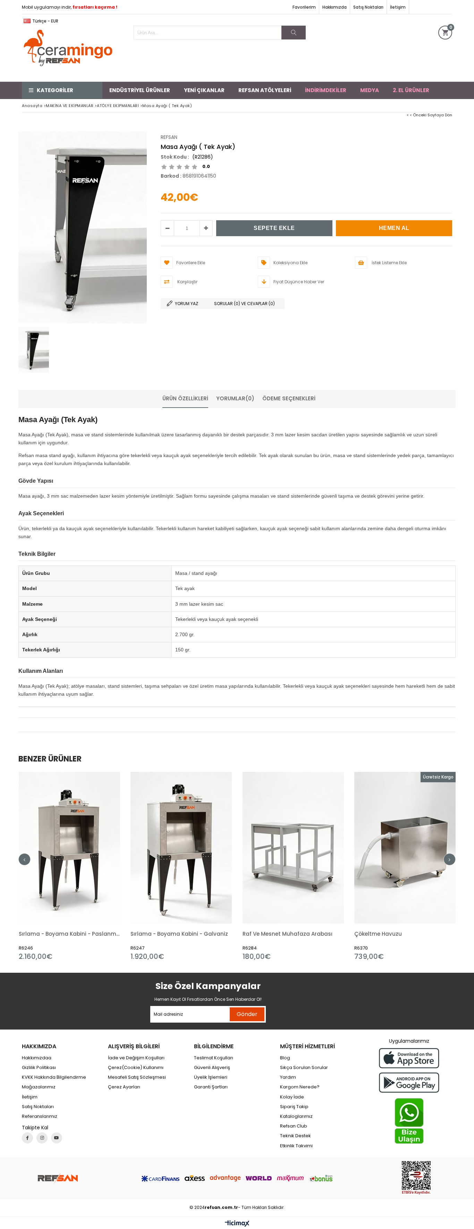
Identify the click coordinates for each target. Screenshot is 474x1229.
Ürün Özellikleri (185, 398)
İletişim (398, 7)
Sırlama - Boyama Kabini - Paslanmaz (69, 933)
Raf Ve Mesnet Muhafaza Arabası (287, 933)
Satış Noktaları (368, 7)
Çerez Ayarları (124, 1087)
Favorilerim (304, 7)
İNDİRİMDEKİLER (325, 90)
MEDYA (369, 90)
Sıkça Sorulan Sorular (304, 1068)
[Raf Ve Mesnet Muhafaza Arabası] (293, 848)
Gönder (247, 1014)
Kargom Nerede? (300, 1087)
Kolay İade (292, 1097)
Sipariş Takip (294, 1107)
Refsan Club (293, 1126)
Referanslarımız (39, 1116)
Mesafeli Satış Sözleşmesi (137, 1077)
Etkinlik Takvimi (296, 1146)
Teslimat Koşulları (213, 1058)
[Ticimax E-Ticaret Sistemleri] (237, 1223)
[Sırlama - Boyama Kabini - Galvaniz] (181, 848)
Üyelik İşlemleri (210, 1077)
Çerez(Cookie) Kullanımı (135, 1068)
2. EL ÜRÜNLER (411, 90)
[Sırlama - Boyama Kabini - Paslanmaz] (69, 848)
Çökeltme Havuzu (378, 933)
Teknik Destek (295, 1136)
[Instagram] (42, 1137)
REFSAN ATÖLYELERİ (264, 90)
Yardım (288, 1077)
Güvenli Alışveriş (212, 1068)
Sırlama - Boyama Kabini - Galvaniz (179, 933)
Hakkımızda (334, 7)
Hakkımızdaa (36, 1058)
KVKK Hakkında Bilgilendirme (54, 1077)
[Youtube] (56, 1137)
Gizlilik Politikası (39, 1068)
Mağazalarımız (39, 1087)
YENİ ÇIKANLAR (204, 90)
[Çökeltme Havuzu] (405, 848)
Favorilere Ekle (69, 866)
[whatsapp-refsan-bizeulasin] (409, 1121)
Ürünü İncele (94, 866)
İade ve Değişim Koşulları (136, 1058)
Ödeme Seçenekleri (288, 398)
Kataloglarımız (296, 1116)
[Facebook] (27, 1137)
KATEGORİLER (55, 90)
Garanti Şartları (211, 1087)
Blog (285, 1058)
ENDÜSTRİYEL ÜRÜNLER (139, 90)
